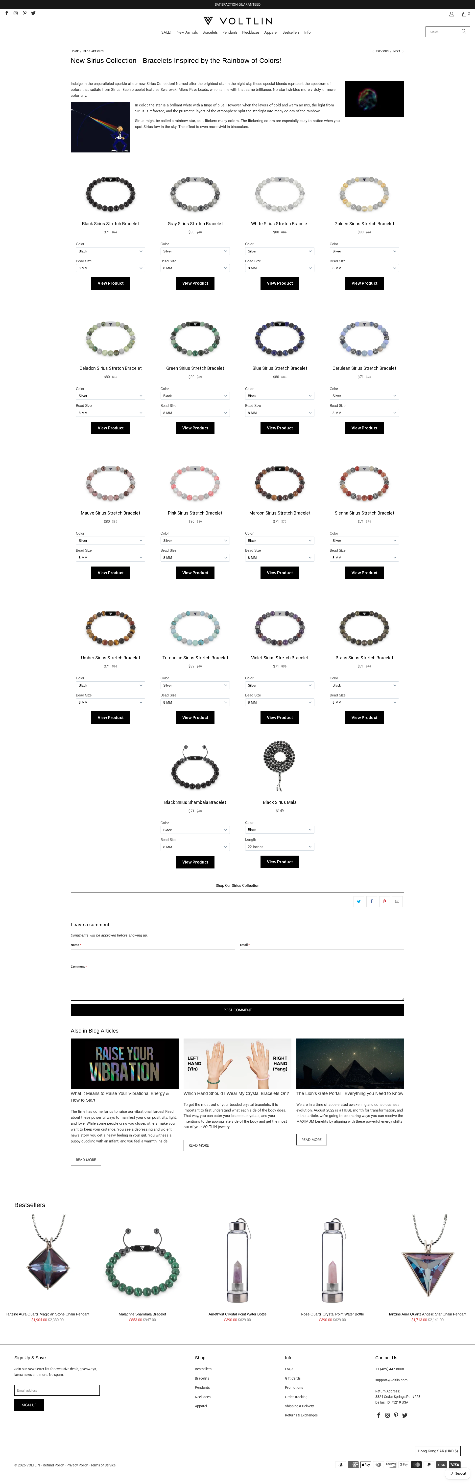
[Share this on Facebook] (371, 901)
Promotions (294, 1387)
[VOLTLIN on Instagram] (15, 14)
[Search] (464, 31)
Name (76, 945)
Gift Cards (293, 1378)
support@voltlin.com (391, 1380)
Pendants (202, 1387)
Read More (86, 1159)
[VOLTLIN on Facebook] (6, 14)
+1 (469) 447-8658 (389, 1369)
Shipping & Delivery (299, 1406)
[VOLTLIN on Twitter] (33, 14)
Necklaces (203, 1397)
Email (245, 945)
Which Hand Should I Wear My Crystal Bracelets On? (236, 1093)
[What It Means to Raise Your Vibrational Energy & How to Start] (125, 1064)
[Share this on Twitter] (359, 901)
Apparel (201, 1406)
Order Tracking (296, 1397)
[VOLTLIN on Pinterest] (24, 14)
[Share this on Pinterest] (384, 901)
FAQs (289, 1369)
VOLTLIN (33, 1465)
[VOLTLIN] (237, 21)
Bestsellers (203, 1369)
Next (397, 51)
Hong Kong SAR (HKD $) (438, 1451)
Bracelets (202, 1378)
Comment (79, 966)
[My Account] (451, 14)
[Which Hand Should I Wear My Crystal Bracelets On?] (237, 1064)
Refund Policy (53, 1465)
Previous (382, 51)
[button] (307, 32)
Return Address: (387, 1391)
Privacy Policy (77, 1465)
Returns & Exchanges (301, 1415)
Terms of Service (103, 1465)
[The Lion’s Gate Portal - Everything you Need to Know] (350, 1064)
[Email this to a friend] (397, 901)
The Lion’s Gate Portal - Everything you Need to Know (349, 1093)
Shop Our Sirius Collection (237, 885)
